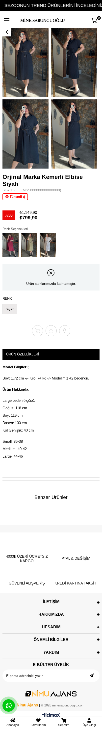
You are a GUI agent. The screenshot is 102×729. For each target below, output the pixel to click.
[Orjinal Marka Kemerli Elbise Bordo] (10, 245)
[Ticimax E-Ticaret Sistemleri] (51, 715)
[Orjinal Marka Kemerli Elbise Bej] (48, 245)
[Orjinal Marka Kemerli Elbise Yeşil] (29, 245)
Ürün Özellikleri (22, 354)
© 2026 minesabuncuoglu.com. (63, 705)
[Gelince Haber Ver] (64, 330)
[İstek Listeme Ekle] (37, 330)
